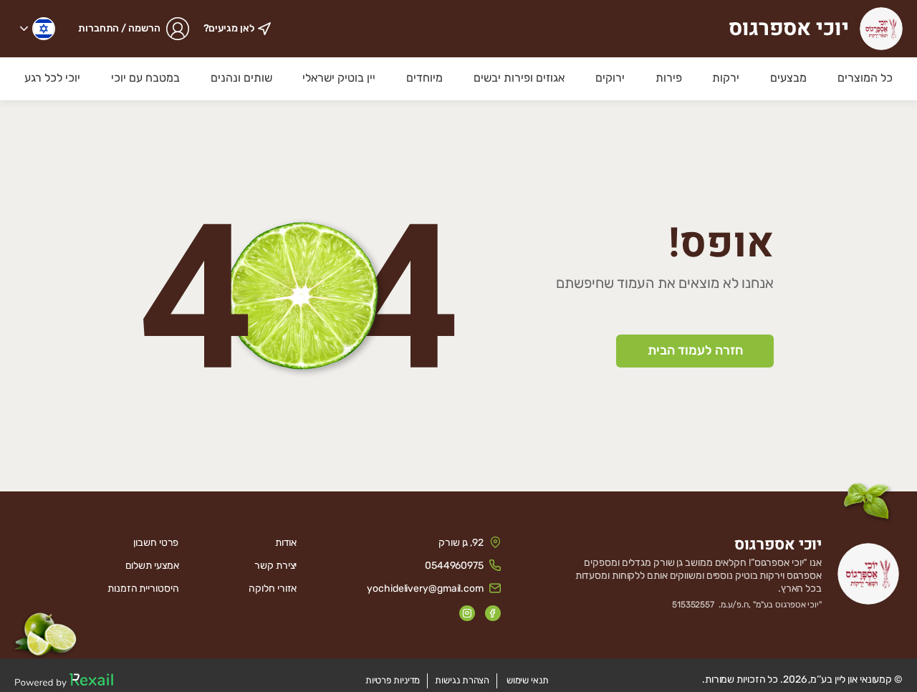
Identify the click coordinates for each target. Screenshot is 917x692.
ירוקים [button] (610, 78)
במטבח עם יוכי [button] (145, 78)
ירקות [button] (725, 78)
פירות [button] (669, 78)
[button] (37, 28)
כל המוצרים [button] (865, 78)
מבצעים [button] (788, 78)
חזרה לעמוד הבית (695, 350)
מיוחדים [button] (424, 78)
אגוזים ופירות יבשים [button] (519, 78)
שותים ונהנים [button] (241, 78)
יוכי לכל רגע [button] (52, 78)
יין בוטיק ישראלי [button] (338, 78)
